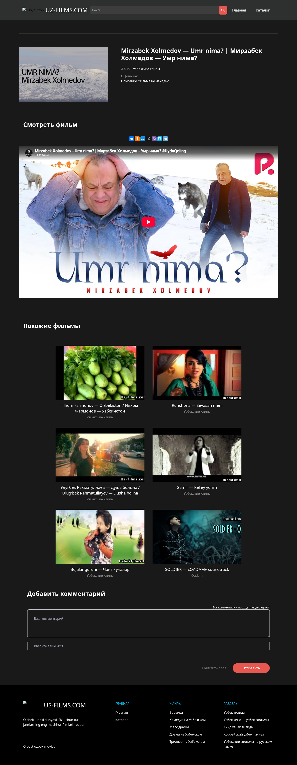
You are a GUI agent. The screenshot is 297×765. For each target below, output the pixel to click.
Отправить (251, 668)
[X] (148, 138)
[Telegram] (165, 138)
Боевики (176, 712)
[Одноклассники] (137, 138)
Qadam (197, 575)
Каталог (263, 10)
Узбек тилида (234, 712)
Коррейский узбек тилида (244, 734)
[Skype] (159, 138)
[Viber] (154, 138)
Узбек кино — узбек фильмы (246, 720)
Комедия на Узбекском (188, 720)
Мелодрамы (179, 727)
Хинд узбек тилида (238, 727)
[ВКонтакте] (131, 138)
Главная (239, 10)
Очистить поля (214, 668)
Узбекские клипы (146, 69)
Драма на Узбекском (186, 734)
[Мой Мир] (142, 138)
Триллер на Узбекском (187, 741)
